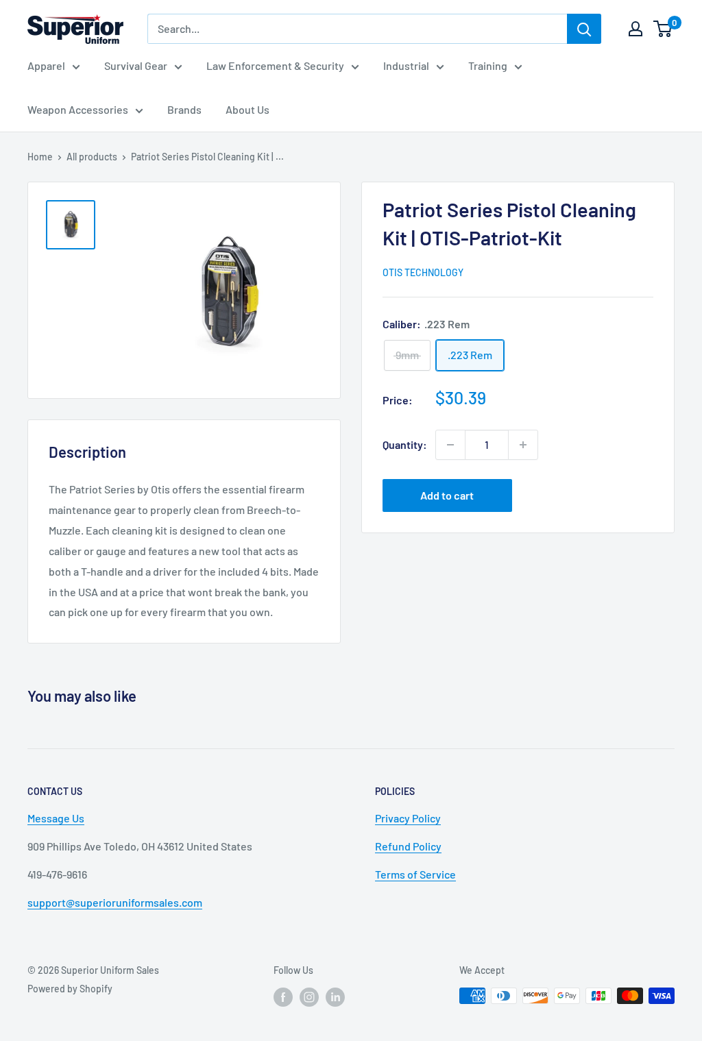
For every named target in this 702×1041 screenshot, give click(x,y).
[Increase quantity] (523, 444)
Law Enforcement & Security (275, 65)
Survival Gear (135, 65)
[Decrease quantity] (450, 444)
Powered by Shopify (69, 988)
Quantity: (405, 444)
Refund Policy (408, 846)
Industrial (406, 65)
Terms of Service (415, 874)
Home (40, 156)
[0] (663, 29)
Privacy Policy (408, 817)
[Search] (584, 29)
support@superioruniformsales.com (114, 902)
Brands (184, 109)
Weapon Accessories (77, 109)
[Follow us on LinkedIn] (335, 997)
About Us (247, 109)
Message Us (55, 817)
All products (91, 156)
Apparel (46, 65)
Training (487, 65)
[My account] (635, 28)
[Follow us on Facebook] (283, 997)
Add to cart (447, 495)
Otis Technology (423, 272)
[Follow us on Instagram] (309, 997)
